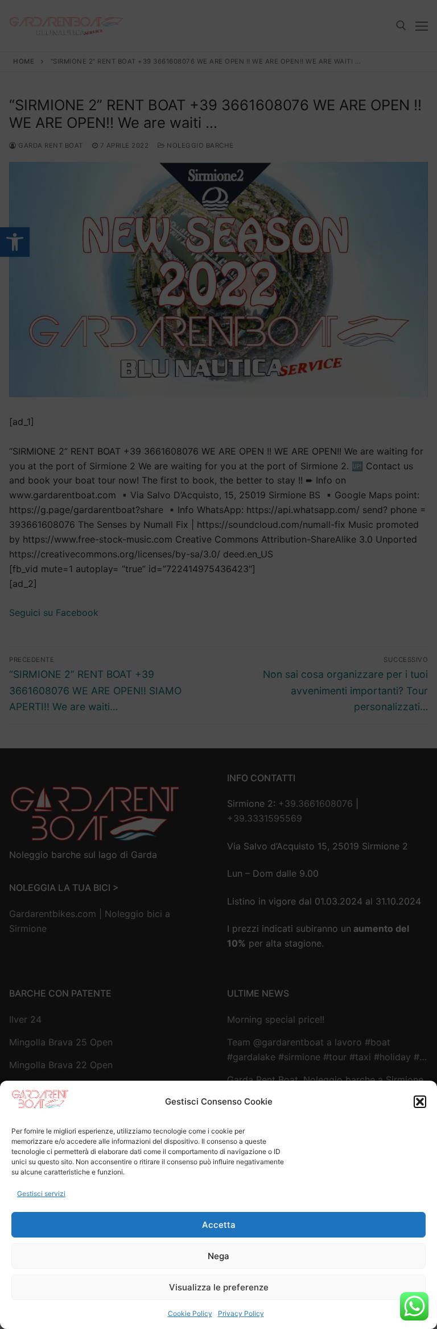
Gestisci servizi (41, 1193)
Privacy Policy (241, 1313)
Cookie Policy (190, 1313)
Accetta (219, 1224)
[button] (420, 1101)
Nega (218, 1256)
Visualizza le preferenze (219, 1287)
